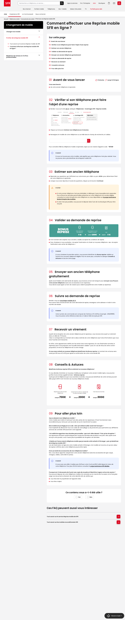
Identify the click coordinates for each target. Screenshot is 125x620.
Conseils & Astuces (56, 65)
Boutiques (102, 3)
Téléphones (51, 9)
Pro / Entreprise (85, 3)
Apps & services (72, 3)
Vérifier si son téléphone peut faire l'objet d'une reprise (68, 45)
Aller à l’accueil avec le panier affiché (109, 3)
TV (86, 9)
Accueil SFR (7, 3)
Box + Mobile (63, 9)
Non (91, 497)
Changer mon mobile (13, 32)
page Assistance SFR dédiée (99, 466)
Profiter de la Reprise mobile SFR (17, 38)
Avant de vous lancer (57, 41)
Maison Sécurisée (75, 9)
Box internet (27, 9)
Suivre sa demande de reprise (60, 58)
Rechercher (62, 3)
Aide (94, 3)
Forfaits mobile (39, 9)
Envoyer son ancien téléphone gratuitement (65, 55)
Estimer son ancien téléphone (60, 48)
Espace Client (119, 3)
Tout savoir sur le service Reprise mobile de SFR (25, 44)
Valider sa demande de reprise (60, 52)
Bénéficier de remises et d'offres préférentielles (17, 56)
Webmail (114, 3)
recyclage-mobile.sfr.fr (68, 301)
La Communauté (27, 14)
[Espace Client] (119, 3)
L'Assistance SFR (14, 14)
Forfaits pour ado (96, 9)
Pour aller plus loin (56, 68)
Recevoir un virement (57, 62)
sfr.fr (67, 109)
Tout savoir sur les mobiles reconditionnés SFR (62, 522)
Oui (79, 497)
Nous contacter (41, 14)
